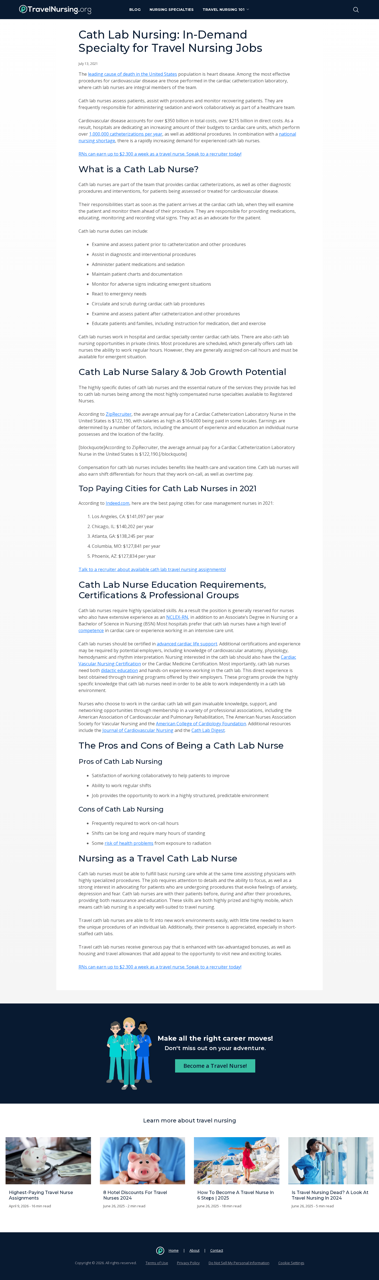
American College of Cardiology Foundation (201, 724)
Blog (135, 9)
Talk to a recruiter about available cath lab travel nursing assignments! (152, 569)
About (194, 1250)
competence (91, 630)
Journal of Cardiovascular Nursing (137, 730)
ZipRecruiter (119, 414)
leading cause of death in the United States (132, 74)
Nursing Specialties (172, 9)
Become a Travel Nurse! (215, 1065)
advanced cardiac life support (187, 644)
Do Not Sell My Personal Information (239, 1262)
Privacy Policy (188, 1262)
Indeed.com (117, 503)
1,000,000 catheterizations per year (125, 134)
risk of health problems (129, 843)
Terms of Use (157, 1262)
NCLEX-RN (177, 617)
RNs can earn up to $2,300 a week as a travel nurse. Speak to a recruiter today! (160, 154)
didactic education (119, 670)
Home (174, 1250)
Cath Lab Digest (208, 730)
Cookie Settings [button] (291, 1262)
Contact (216, 1250)
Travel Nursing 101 (223, 9)
